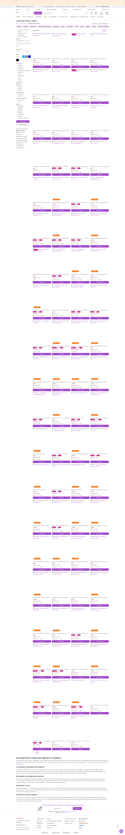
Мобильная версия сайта (22, 829)
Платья (18, 9)
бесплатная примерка (70, 6)
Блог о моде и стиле (70, 818)
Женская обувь (77, 9)
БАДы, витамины (91, 9)
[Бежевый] (17, 56)
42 (20, 43)
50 (30, 43)
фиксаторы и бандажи (103, 26)
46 (25, 43)
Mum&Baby (20, 107)
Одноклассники (83, 823)
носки (76, 26)
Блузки (27, 9)
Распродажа (38, 16)
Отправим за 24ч (22, 33)
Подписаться (77, 808)
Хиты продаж (21, 35)
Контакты (49, 827)
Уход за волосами (20, 145)
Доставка (39, 821)
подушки (88, 26)
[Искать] (85, 13)
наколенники (70, 26)
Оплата (49, 818)
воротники (25, 26)
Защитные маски (20, 132)
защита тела (33, 26)
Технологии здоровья (23, 118)
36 (26, 40)
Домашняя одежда (51, 9)
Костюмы (38, 9)
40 (17, 43)
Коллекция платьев (63, 16)
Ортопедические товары (22, 140)
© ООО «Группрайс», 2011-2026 (22, 827)
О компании (40, 818)
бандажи (19, 26)
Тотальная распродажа (23, 29)
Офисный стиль (84, 16)
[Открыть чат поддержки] (121, 831)
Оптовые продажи (52, 825)
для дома (20, 86)
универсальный (20, 40)
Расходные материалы (21, 142)
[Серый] (26, 56)
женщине (20, 88)
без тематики (21, 100)
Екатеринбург (21, 94)
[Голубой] (23, 56)
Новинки (18, 16)
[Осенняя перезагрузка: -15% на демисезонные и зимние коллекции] (62, 2)
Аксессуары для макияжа (22, 128)
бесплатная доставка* (49, 6)
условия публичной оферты (72, 811)
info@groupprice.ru (21, 825)
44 (22, 43)
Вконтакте (82, 821)
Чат (99, 6)
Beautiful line (21, 106)
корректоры (56, 26)
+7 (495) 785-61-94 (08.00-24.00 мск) (23, 821)
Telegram (81, 825)
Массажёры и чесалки (21, 136)
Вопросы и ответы (70, 821)
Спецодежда (19, 144)
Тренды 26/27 (100, 16)
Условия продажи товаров (54, 821)
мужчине (20, 90)
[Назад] (15, 26)
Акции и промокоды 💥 (27, 16)
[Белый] (20, 56)
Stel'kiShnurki (21, 114)
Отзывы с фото (69, 823)
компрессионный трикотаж (44, 26)
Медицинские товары (21, 138)
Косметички (19, 134)
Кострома (20, 96)
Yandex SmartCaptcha (65, 812)
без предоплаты (60, 6)
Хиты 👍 (45, 16)
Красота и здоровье (21, 23)
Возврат (39, 825)
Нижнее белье (105, 9)
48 (27, 43)
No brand (20, 109)
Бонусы (39, 827)
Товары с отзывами (22, 36)
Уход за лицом (19, 147)
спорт (19, 101)
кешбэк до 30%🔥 (82, 6)
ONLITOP (20, 111)
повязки (82, 26)
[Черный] (17, 60)
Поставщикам (50, 823)
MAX (80, 827)
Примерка (39, 823)
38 (28, 40)
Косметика (64, 9)
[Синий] (29, 56)
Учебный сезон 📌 (74, 16)
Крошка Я (20, 116)
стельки (94, 26)
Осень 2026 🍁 (53, 16)
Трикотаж (93, 16)
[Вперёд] (109, 26)
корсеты (63, 26)
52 (17, 46)
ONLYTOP (20, 112)
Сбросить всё (23, 124)
